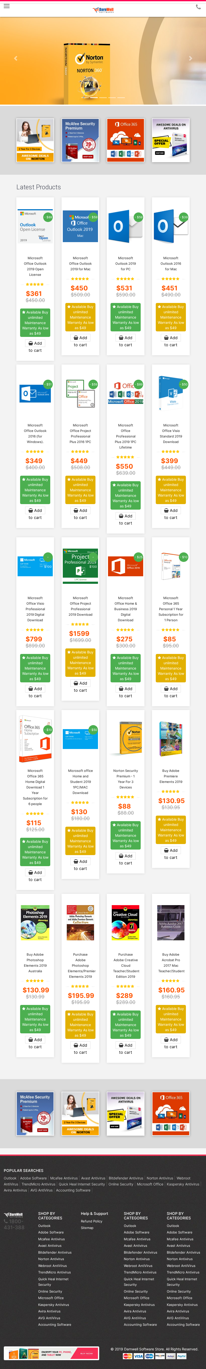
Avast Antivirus (93, 1178)
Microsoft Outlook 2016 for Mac (171, 263)
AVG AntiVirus (42, 1190)
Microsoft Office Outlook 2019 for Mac (80, 263)
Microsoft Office (150, 1184)
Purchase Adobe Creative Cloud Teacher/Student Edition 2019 (126, 965)
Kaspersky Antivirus (183, 1184)
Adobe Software (34, 1178)
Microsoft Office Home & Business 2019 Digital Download (125, 609)
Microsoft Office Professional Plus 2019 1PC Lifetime (125, 436)
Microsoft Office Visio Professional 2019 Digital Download (35, 609)
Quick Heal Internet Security (82, 1184)
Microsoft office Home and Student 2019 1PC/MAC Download (80, 782)
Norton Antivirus (160, 1178)
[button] (15, 58)
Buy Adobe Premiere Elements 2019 (171, 776)
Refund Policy (91, 1221)
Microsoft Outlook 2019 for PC (125, 263)
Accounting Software (73, 1190)
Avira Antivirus (16, 1190)
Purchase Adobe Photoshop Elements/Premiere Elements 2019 (83, 965)
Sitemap (87, 1228)
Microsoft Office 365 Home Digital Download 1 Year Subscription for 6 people (35, 787)
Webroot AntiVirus (52, 1266)
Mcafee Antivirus (64, 1178)
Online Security (121, 1184)
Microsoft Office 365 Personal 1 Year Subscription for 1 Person (171, 609)
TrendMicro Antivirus (39, 1184)
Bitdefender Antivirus (126, 1178)
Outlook (11, 1178)
